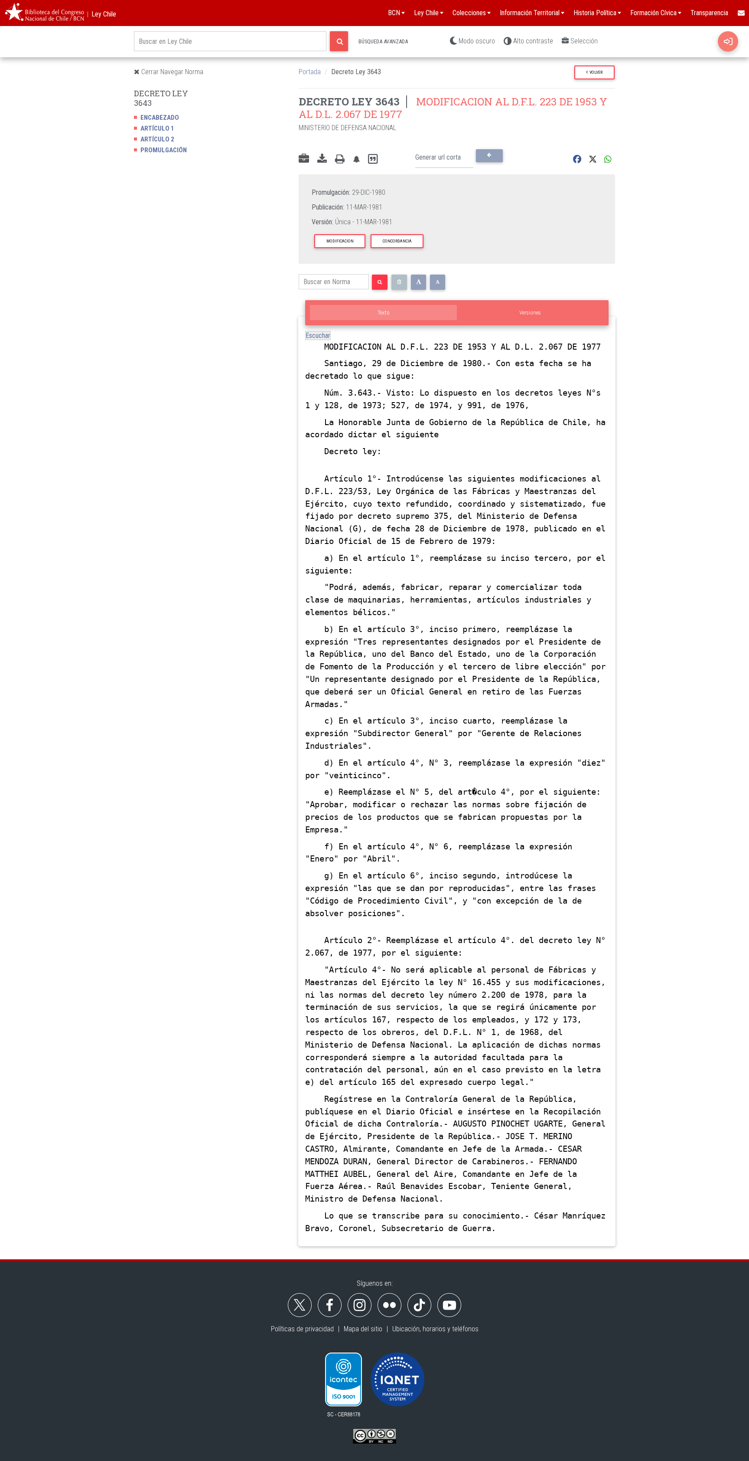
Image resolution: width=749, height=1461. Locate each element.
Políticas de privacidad (302, 1329)
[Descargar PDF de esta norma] (322, 159)
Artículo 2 (157, 139)
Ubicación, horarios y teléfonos (435, 1329)
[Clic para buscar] (339, 41)
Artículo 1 (157, 128)
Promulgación (163, 150)
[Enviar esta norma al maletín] (304, 159)
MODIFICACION (340, 241)
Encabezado (159, 117)
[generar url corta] (489, 155)
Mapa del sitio (363, 1329)
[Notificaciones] (356, 159)
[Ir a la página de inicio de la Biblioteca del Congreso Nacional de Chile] (44, 13)
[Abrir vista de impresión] (340, 159)
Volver (595, 72)
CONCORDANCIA (397, 241)
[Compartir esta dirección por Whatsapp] (608, 159)
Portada (310, 72)
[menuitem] (741, 13)
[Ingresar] (728, 41)
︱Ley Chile (100, 14)
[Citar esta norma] (373, 159)
